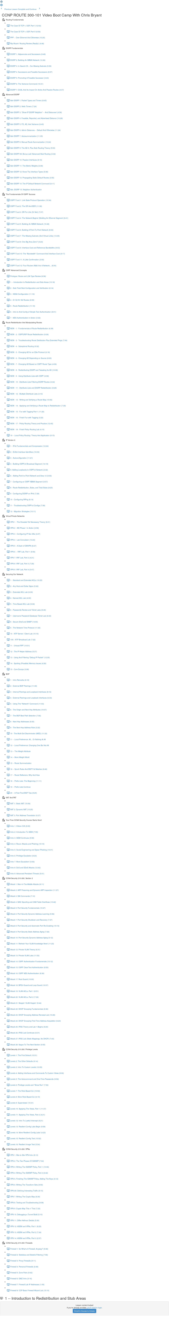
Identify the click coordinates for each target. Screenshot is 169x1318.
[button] (1, 2)
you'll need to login (94, 1307)
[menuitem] (1, 5)
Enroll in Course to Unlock (84, 1311)
